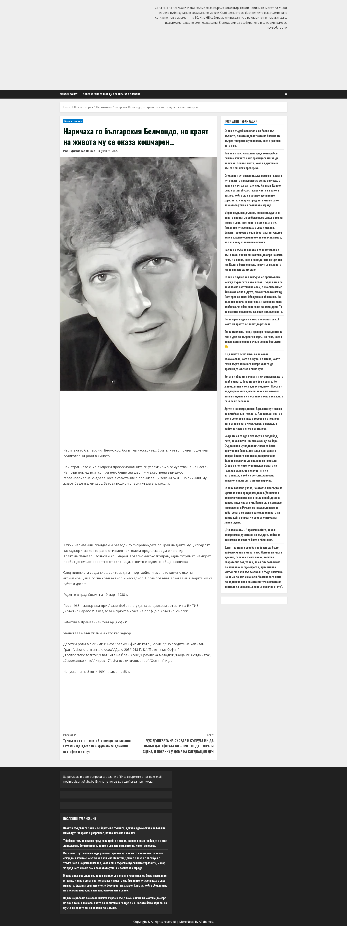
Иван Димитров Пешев (79, 151)
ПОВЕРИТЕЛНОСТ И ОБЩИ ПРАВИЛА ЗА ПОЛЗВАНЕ (111, 94)
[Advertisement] (173, 59)
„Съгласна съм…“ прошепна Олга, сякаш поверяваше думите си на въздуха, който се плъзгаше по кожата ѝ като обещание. (252, 535)
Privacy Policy (68, 94)
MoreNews (186, 922)
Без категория (73, 121)
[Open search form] (286, 94)
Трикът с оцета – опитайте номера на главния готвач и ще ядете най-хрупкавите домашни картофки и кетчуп (97, 743)
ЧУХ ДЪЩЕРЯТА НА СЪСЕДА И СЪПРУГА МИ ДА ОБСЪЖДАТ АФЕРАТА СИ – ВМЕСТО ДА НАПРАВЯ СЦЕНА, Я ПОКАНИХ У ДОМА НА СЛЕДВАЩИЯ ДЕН (178, 743)
